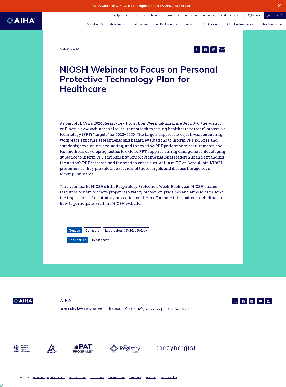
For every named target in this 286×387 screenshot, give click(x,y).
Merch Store (190, 15)
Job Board (155, 15)
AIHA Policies (77, 377)
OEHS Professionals (239, 24)
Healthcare (100, 240)
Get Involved (140, 24)
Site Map (151, 377)
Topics (74, 230)
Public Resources (271, 24)
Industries (77, 240)
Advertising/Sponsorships (49, 377)
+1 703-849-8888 (176, 309)
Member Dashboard (213, 15)
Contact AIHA (116, 377)
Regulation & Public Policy (126, 230)
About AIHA (95, 24)
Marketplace (172, 15)
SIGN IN (233, 15)
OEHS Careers (209, 24)
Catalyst (116, 15)
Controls (92, 230)
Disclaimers (97, 377)
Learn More (184, 6)
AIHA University (166, 24)
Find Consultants (135, 15)
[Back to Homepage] (21, 21)
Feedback (135, 377)
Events (188, 24)
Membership (118, 24)
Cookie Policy (169, 377)
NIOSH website (126, 203)
